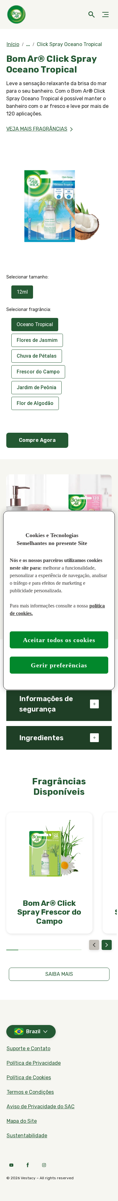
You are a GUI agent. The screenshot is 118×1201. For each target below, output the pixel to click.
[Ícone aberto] (91, 14)
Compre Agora (37, 440)
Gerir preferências (59, 665)
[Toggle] (105, 14)
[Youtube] (11, 1165)
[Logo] (17, 14)
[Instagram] (44, 1165)
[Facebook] (28, 1165)
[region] (59, 600)
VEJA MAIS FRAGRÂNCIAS (36, 129)
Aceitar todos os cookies (59, 639)
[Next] (107, 945)
